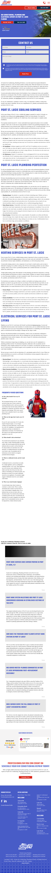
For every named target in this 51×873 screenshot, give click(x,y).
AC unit (15, 138)
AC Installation (6, 146)
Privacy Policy (38, 65)
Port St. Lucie (40, 824)
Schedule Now (25, 777)
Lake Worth (40, 831)
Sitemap (30, 861)
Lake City (39, 802)
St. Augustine (21, 821)
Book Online (31, 7)
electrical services (36, 325)
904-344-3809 (44, 7)
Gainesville (20, 812)
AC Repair (5, 138)
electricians (18, 98)
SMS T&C (24, 861)
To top (43, 590)
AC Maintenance (7, 154)
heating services (17, 259)
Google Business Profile (7, 805)
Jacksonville (21, 800)
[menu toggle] (49, 3)
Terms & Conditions (44, 65)
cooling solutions (20, 116)
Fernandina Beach (22, 806)
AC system (26, 114)
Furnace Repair (6, 289)
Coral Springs (40, 818)
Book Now (7, 22)
